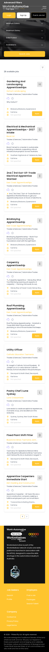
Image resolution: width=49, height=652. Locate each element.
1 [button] (22, 517)
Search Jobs (24, 54)
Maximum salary (13, 30)
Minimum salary (13, 23)
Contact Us (11, 617)
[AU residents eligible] (8, 98)
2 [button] (26, 517)
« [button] (19, 516)
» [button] (29, 516)
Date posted (11, 37)
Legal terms (12, 625)
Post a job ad (39, 15)
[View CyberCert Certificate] (24, 572)
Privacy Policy (12, 621)
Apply (37, 113)
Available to (11, 45)
